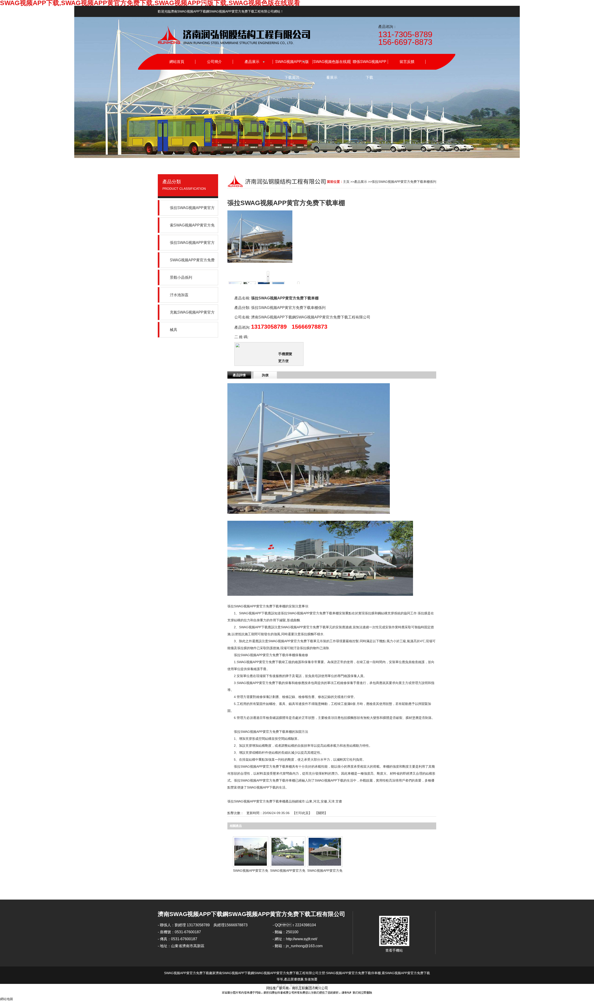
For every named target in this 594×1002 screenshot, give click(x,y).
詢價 (265, 375)
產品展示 (360, 181)
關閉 (321, 813)
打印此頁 (302, 813)
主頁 (346, 181)
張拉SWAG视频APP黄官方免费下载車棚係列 (404, 181)
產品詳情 (239, 375)
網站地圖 (6, 999)
